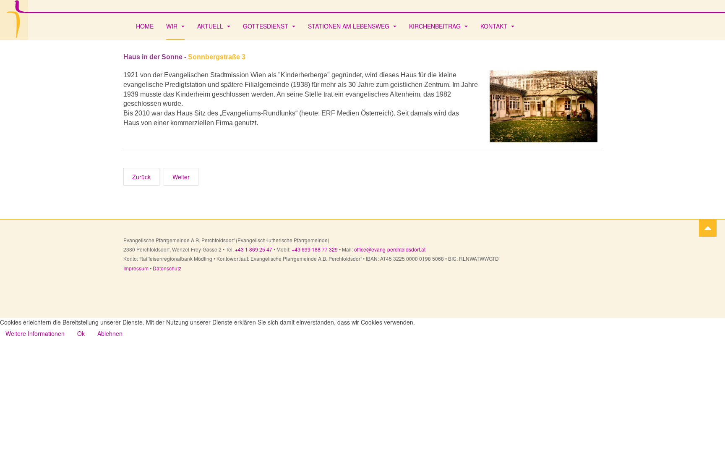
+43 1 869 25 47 (253, 249)
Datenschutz (167, 268)
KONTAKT (494, 26)
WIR (172, 26)
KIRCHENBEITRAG (435, 26)
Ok (81, 333)
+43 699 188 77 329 (315, 249)
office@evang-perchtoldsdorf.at (389, 249)
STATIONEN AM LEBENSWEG (349, 26)
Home (145, 26)
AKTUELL (211, 26)
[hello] (14, 20)
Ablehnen (110, 333)
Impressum (136, 268)
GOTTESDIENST (266, 26)
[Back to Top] (708, 228)
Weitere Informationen (35, 333)
